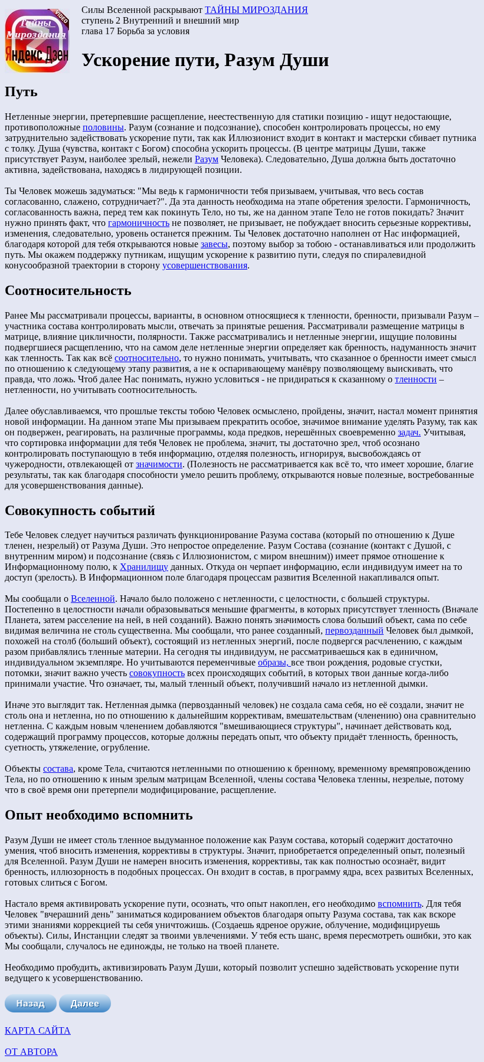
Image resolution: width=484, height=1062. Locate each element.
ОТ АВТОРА (31, 1052)
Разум (206, 159)
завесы (214, 244)
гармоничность (138, 223)
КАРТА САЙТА (38, 1030)
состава (58, 768)
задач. (409, 432)
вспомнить (399, 904)
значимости (159, 464)
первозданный (354, 630)
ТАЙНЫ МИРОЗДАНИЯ (256, 10)
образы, (274, 662)
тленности (416, 379)
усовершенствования (204, 265)
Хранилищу (144, 567)
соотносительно (147, 358)
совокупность (157, 673)
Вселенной (93, 599)
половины (103, 127)
